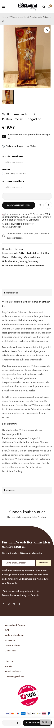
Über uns (9, 661)
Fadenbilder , (34, 253)
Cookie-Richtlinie (12, 645)
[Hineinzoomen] (47, 30)
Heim (4, 17)
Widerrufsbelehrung (14, 635)
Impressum (10, 640)
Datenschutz (10, 650)
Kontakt (8, 666)
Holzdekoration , (10, 261)
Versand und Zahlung (15, 625)
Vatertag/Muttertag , (29, 261)
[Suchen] (44, 6)
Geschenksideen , (33, 257)
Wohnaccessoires (35, 265)
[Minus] (5, 196)
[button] (40, 205)
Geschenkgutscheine (15, 676)
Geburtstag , (17, 257)
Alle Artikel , (20, 253)
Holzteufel (19, 249)
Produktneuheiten (13, 671)
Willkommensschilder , (13, 265)
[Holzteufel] (27, 6)
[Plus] (48, 196)
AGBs (8, 630)
